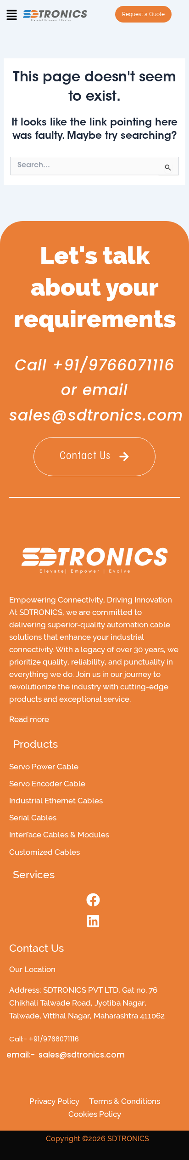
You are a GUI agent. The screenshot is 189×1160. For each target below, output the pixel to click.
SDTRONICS (128, 1138)
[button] (11, 16)
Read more (29, 719)
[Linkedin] (93, 921)
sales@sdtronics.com (96, 415)
